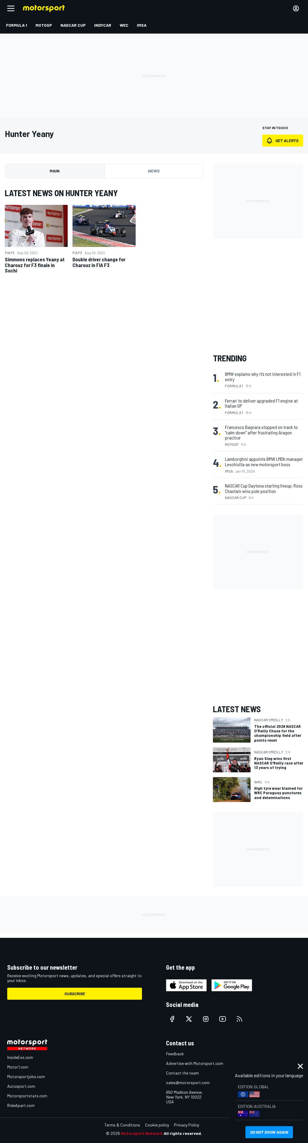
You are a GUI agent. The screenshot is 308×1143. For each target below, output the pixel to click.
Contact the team (182, 1072)
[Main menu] (11, 8)
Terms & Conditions (122, 1124)
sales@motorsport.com (188, 1082)
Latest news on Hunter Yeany (61, 193)
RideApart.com (21, 1105)
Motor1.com (17, 1066)
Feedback (175, 1053)
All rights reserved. (183, 1133)
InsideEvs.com (20, 1057)
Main (55, 170)
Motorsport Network (142, 1133)
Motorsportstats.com (27, 1095)
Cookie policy (157, 1124)
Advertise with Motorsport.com (194, 1063)
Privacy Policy (186, 1124)
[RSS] (239, 1019)
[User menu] (296, 8)
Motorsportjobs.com (26, 1076)
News (154, 170)
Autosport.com (21, 1086)
